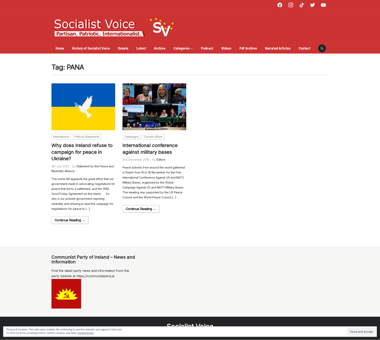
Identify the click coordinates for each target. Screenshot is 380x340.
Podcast (207, 48)
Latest (141, 48)
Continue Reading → (70, 220)
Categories (182, 48)
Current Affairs (153, 136)
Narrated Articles (278, 48)
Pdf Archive (248, 48)
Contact (304, 48)
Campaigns (131, 136)
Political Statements (86, 136)
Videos (226, 48)
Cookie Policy (86, 333)
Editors (161, 159)
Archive (159, 48)
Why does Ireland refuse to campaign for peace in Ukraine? (82, 151)
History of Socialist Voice (91, 48)
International (61, 136)
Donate (123, 48)
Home (60, 48)
